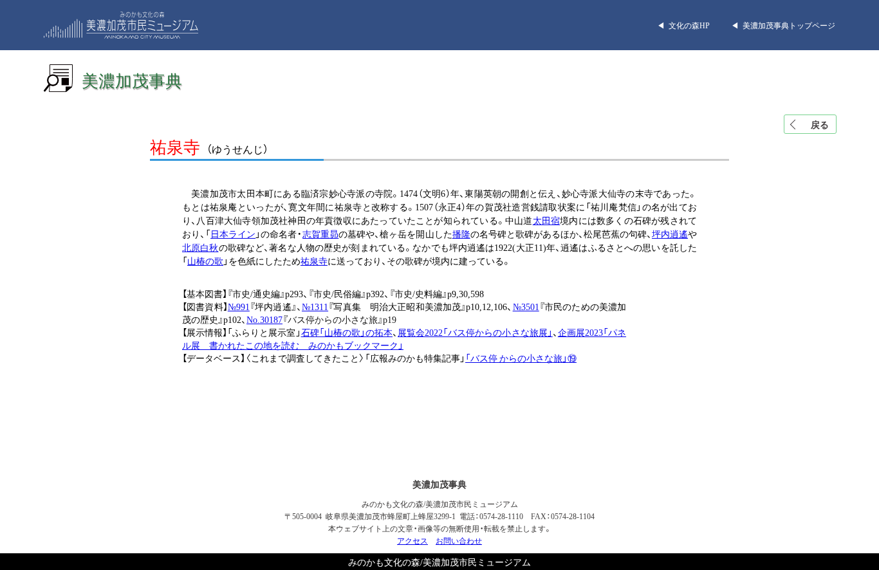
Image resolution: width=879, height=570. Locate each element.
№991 (239, 306)
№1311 (315, 306)
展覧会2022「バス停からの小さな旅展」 (475, 332)
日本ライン (232, 233)
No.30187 (264, 319)
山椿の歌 (205, 260)
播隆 (461, 233)
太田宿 (546, 220)
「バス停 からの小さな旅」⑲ (521, 357)
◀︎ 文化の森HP (683, 25)
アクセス (412, 540)
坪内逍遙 (670, 233)
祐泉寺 (314, 260)
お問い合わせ (459, 540)
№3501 (526, 306)
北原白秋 (200, 247)
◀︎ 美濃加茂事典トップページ (783, 25)
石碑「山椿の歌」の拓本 (347, 332)
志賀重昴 (320, 233)
